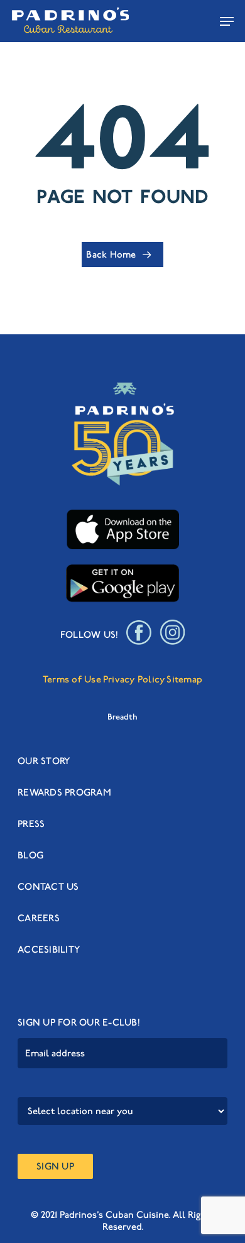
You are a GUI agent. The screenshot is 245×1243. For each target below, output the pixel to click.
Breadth (122, 716)
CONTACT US (48, 886)
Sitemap (184, 679)
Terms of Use (72, 679)
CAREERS (39, 918)
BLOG (30, 855)
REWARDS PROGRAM (64, 792)
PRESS (31, 824)
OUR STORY (44, 761)
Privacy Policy (134, 679)
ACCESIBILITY (49, 949)
